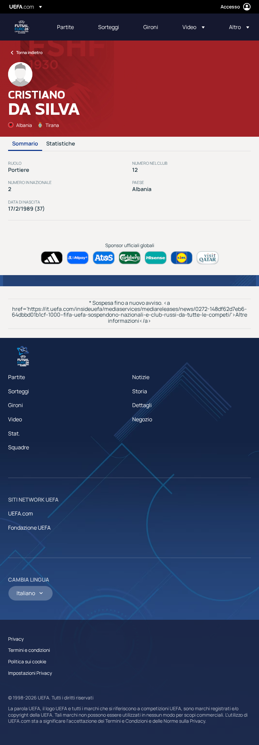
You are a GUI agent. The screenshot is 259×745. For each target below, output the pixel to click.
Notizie (140, 377)
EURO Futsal (22, 27)
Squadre (18, 447)
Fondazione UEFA (29, 527)
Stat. (14, 433)
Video (15, 419)
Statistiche (60, 144)
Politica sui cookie (27, 661)
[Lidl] (182, 257)
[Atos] (104, 257)
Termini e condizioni (29, 650)
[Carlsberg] (130, 257)
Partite (16, 377)
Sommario (25, 144)
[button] (193, 27)
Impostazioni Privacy (30, 673)
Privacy (16, 639)
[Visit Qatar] (208, 257)
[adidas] (52, 257)
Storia (139, 391)
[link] (65, 27)
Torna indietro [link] (29, 52)
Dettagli (142, 405)
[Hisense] (156, 257)
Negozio (142, 419)
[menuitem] (69, 27)
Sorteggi (18, 391)
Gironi (15, 405)
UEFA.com (20, 513)
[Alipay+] (78, 257)
